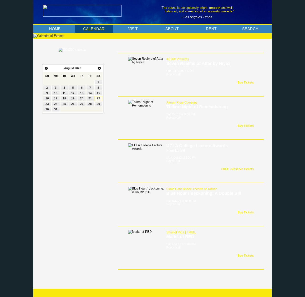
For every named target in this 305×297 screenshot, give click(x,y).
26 (73, 104)
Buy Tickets (246, 82)
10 (55, 93)
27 (81, 104)
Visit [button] (133, 29)
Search (250, 29)
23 (47, 104)
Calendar (94, 29)
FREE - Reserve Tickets (237, 169)
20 (81, 98)
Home (55, 29)
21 (90, 98)
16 (47, 98)
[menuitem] (55, 29)
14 (90, 93)
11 (64, 93)
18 (64, 98)
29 (98, 104)
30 (47, 109)
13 (81, 93)
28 (90, 104)
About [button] (172, 29)
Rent (211, 29)
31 (55, 109)
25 (64, 104)
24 (55, 104)
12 (73, 93)
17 (55, 98)
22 (98, 98)
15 (98, 93)
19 (73, 98)
